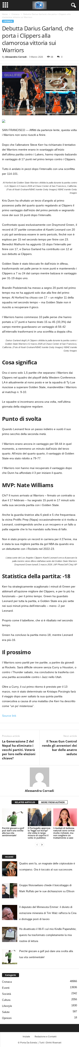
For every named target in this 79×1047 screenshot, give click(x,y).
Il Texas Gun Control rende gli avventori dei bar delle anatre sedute (59, 747)
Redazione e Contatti (46, 1036)
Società (6, 993)
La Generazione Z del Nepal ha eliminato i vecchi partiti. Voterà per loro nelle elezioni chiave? (18, 749)
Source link (9, 715)
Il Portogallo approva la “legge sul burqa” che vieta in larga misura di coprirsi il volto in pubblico (39, 833)
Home (5, 14)
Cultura (6, 999)
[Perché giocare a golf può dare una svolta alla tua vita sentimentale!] (14, 817)
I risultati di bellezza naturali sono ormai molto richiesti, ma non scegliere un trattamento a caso (64, 833)
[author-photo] (39, 777)
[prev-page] (37, 844)
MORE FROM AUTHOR (53, 802)
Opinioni (7, 1018)
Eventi (6, 987)
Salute (6, 1012)
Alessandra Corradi (16, 56)
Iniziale (26, 1036)
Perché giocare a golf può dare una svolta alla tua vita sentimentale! (13, 832)
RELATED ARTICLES (25, 802)
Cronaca (15, 14)
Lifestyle (7, 1005)
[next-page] (42, 844)
